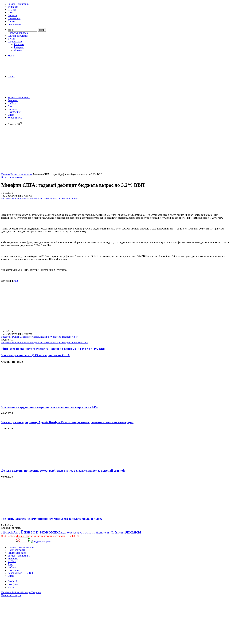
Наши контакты (16, 550)
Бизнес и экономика (19, 4)
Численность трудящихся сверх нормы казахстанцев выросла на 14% (49, 407)
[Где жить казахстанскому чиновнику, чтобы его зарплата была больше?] (32, 512)
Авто (10, 12)
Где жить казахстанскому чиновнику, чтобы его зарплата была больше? (51, 518)
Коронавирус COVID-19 (81, 532)
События (12, 15)
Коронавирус (15, 24)
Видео (11, 21)
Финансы (13, 6)
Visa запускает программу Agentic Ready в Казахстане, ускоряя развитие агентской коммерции (67, 422)
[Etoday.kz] (25, 71)
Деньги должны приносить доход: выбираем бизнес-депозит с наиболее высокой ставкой (63, 470)
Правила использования (21, 547)
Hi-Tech (12, 9)
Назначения (14, 18)
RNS (16, 280)
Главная (5, 174)
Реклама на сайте (17, 552)
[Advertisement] (97, 150)
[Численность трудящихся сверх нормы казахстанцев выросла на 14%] (32, 400)
